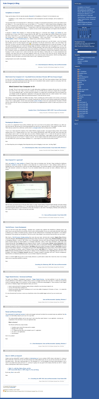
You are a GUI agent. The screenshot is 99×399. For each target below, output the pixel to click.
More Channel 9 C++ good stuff (14, 160)
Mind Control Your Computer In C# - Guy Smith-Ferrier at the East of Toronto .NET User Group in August (34, 77)
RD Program (81, 59)
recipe (62, 279)
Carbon (80, 75)
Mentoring (51, 64)
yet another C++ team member (16, 163)
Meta (36, 147)
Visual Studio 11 (83, 102)
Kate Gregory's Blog (11, 3)
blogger (52, 32)
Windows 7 (63, 147)
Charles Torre (16, 32)
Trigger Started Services (38, 279)
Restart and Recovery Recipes (14, 311)
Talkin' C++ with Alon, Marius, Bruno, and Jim (20, 368)
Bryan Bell (13, 387)
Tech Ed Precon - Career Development (16, 227)
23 (90, 34)
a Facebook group (22, 38)
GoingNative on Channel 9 (13, 12)
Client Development (43, 64)
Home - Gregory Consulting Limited (86, 57)
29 (88, 36)
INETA (48, 110)
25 (80, 36)
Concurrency (82, 78)
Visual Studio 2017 (83, 111)
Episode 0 (31, 16)
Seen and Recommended (60, 64)
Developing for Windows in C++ (14, 122)
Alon (12, 372)
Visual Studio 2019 (83, 113)
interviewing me (34, 358)
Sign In (76, 123)
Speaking (58, 299)
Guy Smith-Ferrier (19, 79)
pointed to (14, 164)
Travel (80, 98)
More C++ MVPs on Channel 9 (14, 356)
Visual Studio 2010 (55, 147)
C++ (37, 64)
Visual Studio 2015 (83, 109)
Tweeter (59, 32)
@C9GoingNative (9, 38)
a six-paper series (37, 127)
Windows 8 (81, 116)
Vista (80, 100)
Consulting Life (38, 264)
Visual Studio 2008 (83, 104)
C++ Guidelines (82, 71)
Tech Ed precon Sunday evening (21, 237)
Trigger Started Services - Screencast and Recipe (19, 276)
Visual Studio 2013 (83, 107)
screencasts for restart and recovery (16, 314)
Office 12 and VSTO (83, 89)
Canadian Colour (32, 110)
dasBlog (80, 63)
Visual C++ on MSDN (83, 61)
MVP (52, 110)
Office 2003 (81, 91)
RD (53, 264)
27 (84, 36)
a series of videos (38, 100)
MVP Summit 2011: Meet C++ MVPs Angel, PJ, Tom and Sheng (24, 369)
